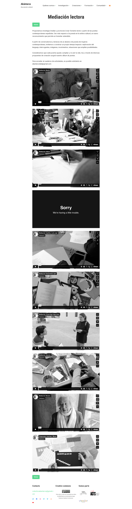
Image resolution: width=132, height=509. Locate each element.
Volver (36, 24)
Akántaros (26, 4)
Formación (88, 5)
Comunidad (101, 5)
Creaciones (76, 5)
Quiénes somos (48, 5)
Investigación (63, 5)
